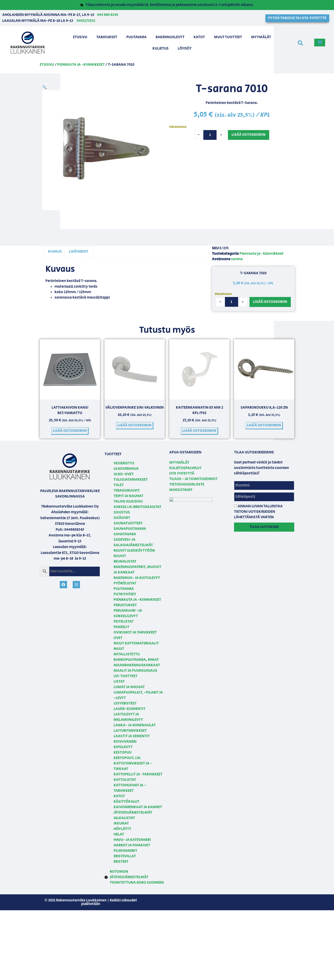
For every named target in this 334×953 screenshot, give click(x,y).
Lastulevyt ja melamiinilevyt (128, 717)
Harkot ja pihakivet (132, 845)
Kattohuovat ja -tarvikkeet (130, 788)
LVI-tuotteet (125, 676)
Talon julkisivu (128, 501)
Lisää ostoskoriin (249, 134)
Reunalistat (125, 561)
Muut (119, 648)
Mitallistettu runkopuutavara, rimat (136, 657)
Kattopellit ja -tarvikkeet (138, 774)
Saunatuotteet (128, 523)
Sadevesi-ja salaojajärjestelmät (133, 542)
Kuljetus (160, 48)
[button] (300, 43)
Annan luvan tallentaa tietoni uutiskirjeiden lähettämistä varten (258, 512)
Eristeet (121, 861)
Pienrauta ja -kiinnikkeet (81, 64)
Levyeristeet (125, 703)
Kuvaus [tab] (55, 251)
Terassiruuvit (127, 490)
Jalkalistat (124, 818)
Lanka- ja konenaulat (135, 725)
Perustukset (125, 605)
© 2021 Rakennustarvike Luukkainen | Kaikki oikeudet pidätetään (91, 902)
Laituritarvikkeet (130, 730)
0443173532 (86, 20)
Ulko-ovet (124, 474)
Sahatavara (125, 534)
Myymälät (261, 37)
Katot (199, 37)
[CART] (319, 42)
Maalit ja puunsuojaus (135, 670)
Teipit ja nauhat (128, 496)
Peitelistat (124, 621)
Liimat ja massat (129, 687)
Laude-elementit (129, 709)
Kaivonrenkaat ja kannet (138, 807)
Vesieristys (124, 463)
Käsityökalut (126, 801)
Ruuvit (120, 556)
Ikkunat (121, 823)
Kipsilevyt (123, 747)
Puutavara (136, 37)
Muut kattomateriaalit (136, 643)
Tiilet (119, 485)
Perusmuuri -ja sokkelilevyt (128, 613)
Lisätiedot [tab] (78, 251)
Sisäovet (122, 518)
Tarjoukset (106, 37)
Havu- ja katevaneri (132, 839)
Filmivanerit (125, 850)
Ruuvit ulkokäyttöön (134, 550)
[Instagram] (76, 584)
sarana (237, 259)
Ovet (118, 638)
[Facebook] (63, 584)
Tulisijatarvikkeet (131, 479)
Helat (119, 834)
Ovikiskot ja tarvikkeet (135, 632)
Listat (119, 681)
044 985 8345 (107, 15)
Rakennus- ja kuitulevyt (137, 578)
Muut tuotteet (228, 37)
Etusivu (80, 37)
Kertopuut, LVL (127, 758)
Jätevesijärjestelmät (133, 812)
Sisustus (122, 512)
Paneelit (121, 627)
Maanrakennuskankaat (137, 665)
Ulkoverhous (126, 468)
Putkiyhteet (125, 594)
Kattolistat (125, 779)
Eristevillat (125, 856)
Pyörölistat (125, 583)
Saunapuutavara (130, 528)
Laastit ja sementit (132, 736)
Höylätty (122, 829)
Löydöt (185, 48)
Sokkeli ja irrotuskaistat (137, 507)
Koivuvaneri (125, 741)
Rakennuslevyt (170, 37)
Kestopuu (123, 752)
